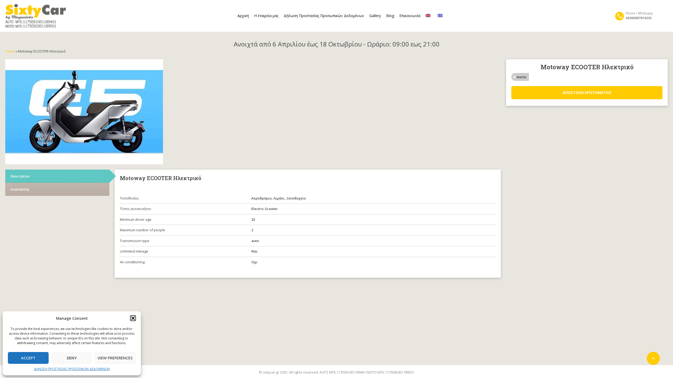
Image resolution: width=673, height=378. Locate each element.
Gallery (375, 15)
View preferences (115, 357)
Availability (20, 189)
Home (10, 51)
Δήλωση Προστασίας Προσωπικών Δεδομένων (324, 15)
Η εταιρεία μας (266, 15)
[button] (133, 318)
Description (20, 176)
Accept (28, 357)
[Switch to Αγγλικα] (429, 15)
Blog (390, 15)
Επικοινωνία (409, 15)
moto (521, 77)
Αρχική (243, 15)
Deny (72, 357)
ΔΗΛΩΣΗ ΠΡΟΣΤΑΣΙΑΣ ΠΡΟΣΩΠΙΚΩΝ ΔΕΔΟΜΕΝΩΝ (72, 369)
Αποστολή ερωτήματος (587, 92)
